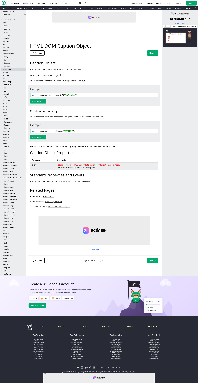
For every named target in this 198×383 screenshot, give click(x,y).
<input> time (8, 221)
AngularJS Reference (77, 356)
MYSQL (132, 8)
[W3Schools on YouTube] (171, 19)
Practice (179, 3)
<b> (4, 44)
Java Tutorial (38, 354)
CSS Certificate (154, 341)
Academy (159, 3)
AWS (81, 8)
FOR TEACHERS (107, 327)
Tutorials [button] (14, 3)
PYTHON (40, 8)
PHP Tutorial (38, 353)
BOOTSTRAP (112, 8)
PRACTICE (131, 327)
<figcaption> (8, 122)
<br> (5, 60)
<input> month (9, 193)
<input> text (8, 218)
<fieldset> (7, 119)
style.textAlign (89, 165)
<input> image (9, 190)
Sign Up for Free (37, 305)
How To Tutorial (38, 344)
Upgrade (149, 3)
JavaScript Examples (116, 342)
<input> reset (8, 209)
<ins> (5, 159)
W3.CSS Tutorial (38, 349)
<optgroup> (8, 274)
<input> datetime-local (12, 178)
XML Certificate (154, 358)
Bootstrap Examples (116, 351)
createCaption (86, 146)
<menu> (6, 252)
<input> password (10, 199)
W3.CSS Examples (115, 349)
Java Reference (77, 354)
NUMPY (178, 8)
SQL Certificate (154, 346)
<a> (4, 22)
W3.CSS (90, 8)
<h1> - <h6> (7, 140)
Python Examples (116, 348)
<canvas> (6, 66)
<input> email (8, 181)
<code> (6, 75)
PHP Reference (77, 351)
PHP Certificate (154, 349)
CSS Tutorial (38, 341)
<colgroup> (7, 81)
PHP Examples (115, 353)
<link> (5, 243)
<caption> (7, 69)
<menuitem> (8, 255)
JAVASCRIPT (22, 8)
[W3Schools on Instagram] (185, 19)
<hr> (5, 143)
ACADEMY (116, 367)
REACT (123, 8)
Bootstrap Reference (77, 349)
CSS (11, 8)
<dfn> (5, 97)
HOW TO (99, 8)
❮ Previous (37, 53)
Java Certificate (153, 353)
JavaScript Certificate (154, 342)
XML (159, 8)
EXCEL (151, 8)
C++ (69, 8)
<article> (6, 35)
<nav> (5, 264)
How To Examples (116, 344)
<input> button (9, 162)
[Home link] (4, 3)
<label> (6, 233)
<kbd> (5, 230)
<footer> (6, 128)
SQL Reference (77, 344)
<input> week (8, 227)
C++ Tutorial (38, 356)
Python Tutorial (38, 348)
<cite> (5, 72)
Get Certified (137, 3)
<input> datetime (10, 174)
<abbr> (6, 26)
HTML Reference (77, 339)
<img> (5, 156)
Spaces (169, 3)
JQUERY (142, 8)
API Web (6, 14)
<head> (6, 134)
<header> (7, 137)
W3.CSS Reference (77, 348)
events (87, 181)
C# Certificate (154, 356)
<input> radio (8, 202)
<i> (4, 150)
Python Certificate (154, 348)
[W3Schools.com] (29, 328)
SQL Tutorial (38, 346)
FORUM (100, 367)
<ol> (5, 271)
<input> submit (9, 215)
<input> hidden (9, 187)
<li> (4, 240)
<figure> (6, 125)
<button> (7, 63)
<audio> (6, 41)
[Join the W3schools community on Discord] (179, 19)
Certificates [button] (53, 3)
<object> (6, 268)
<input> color (8, 168)
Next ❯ (152, 53)
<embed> (7, 116)
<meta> (6, 258)
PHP (57, 8)
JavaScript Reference (77, 342)
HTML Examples (115, 339)
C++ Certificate (154, 354)
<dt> (5, 109)
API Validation (8, 11)
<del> (5, 91)
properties (75, 181)
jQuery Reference (77, 358)
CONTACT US (153, 327)
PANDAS (188, 8)
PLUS (42, 327)
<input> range (8, 205)
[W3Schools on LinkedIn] (175, 19)
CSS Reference (77, 341)
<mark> (6, 249)
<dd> (5, 88)
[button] (80, 3)
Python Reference (77, 346)
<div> (5, 103)
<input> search (9, 212)
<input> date (8, 171)
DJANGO (168, 8)
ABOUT (107, 367)
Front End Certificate (154, 344)
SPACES (61, 327)
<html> (6, 147)
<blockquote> (8, 53)
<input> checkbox (10, 165)
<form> (6, 131)
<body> (6, 57)
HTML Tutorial (38, 339)
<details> (7, 94)
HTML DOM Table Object (59, 206)
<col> (5, 78)
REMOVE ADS (94, 250)
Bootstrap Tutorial (38, 351)
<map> (6, 246)
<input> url (7, 224)
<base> (6, 47)
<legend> (7, 236)
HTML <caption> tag (53, 201)
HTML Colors (77, 353)
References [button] (27, 3)
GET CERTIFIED (83, 327)
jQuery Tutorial (38, 358)
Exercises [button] (40, 3)
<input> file (7, 184)
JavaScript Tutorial (38, 342)
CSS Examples (116, 341)
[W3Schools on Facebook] (182, 19)
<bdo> (5, 50)
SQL (32, 8)
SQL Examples (116, 346)
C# (75, 8)
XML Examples (116, 356)
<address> (7, 29)
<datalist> (7, 85)
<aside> (6, 38)
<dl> (5, 106)
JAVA (50, 8)
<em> (5, 112)
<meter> (6, 261)
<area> (6, 32)
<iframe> (6, 153)
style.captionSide (105, 165)
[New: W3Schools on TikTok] (189, 19)
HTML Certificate (154, 339)
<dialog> (6, 100)
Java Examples (115, 354)
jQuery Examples (116, 358)
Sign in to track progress (94, 260)
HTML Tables (48, 196)
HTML (4, 8)
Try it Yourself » (38, 101)
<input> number (9, 196)
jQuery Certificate (154, 351)
